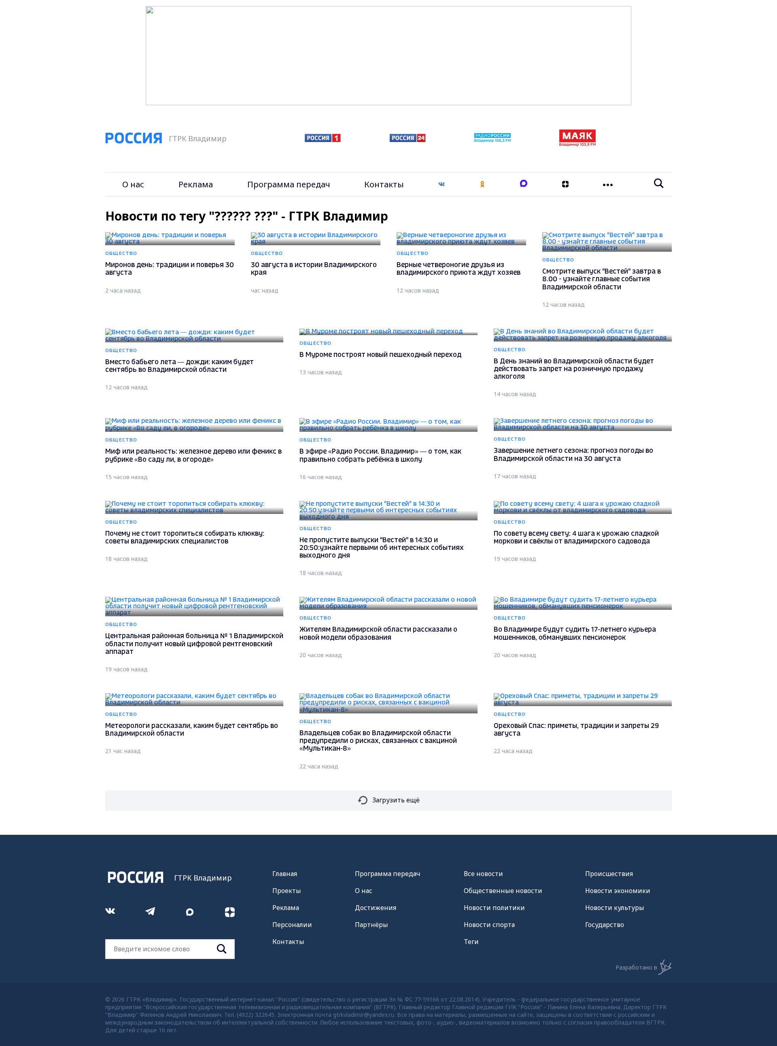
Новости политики (494, 907)
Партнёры (371, 924)
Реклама (195, 184)
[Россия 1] (323, 140)
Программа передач (288, 184)
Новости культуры (614, 907)
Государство (604, 924)
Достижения (375, 907)
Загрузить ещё (396, 800)
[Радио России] (492, 140)
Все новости (483, 873)
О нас (133, 184)
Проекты (286, 890)
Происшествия (609, 873)
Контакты (384, 184)
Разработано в (636, 967)
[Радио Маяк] (577, 144)
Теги (471, 941)
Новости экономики (617, 890)
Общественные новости (503, 890)
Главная (284, 873)
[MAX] (524, 184)
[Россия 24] (407, 140)
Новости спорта (489, 924)
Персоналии (292, 924)
